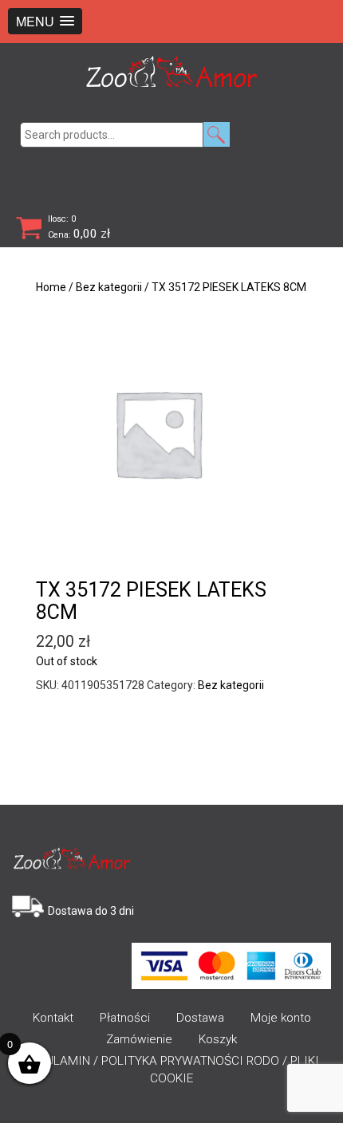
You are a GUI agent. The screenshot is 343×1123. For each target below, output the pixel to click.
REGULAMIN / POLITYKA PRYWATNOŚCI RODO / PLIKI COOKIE (171, 1070)
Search (216, 134)
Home (51, 287)
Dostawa (200, 1018)
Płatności (125, 1018)
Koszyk (218, 1039)
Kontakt (53, 1018)
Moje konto (280, 1018)
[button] (45, 21)
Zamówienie (139, 1039)
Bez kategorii (109, 287)
